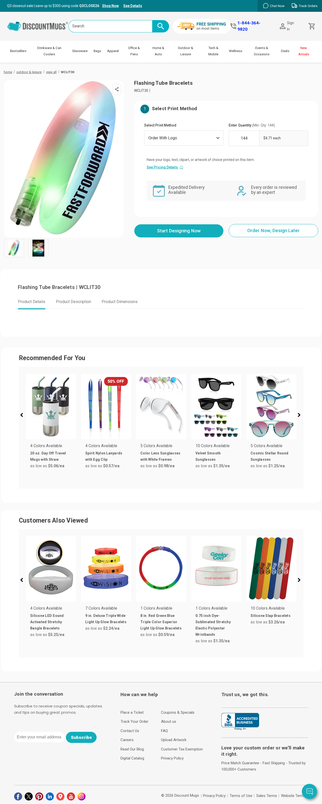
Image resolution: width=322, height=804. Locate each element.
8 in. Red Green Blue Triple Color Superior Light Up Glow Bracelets (161, 622)
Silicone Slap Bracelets (271, 616)
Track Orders (308, 6)
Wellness (235, 51)
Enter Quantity (252, 125)
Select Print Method (160, 125)
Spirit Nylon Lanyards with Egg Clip (103, 456)
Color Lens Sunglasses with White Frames (160, 456)
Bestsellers (18, 51)
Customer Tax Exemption (182, 749)
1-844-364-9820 (248, 26)
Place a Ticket (132, 712)
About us (168, 721)
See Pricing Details (165, 167)
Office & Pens (134, 51)
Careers (127, 740)
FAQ (164, 731)
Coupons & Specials (177, 712)
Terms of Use (241, 795)
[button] (24, 416)
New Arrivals (303, 51)
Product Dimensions (120, 301)
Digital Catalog (132, 758)
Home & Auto (158, 51)
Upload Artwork (173, 740)
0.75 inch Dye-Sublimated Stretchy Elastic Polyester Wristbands (213, 625)
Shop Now (110, 6)
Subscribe (81, 737)
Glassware (80, 51)
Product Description (73, 301)
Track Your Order (134, 721)
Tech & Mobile (213, 51)
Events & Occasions (261, 51)
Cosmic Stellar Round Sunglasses (269, 456)
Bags (97, 51)
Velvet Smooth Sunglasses (208, 456)
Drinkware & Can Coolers (49, 51)
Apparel (113, 51)
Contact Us (129, 731)
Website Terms (293, 795)
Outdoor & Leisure (185, 51)
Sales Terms (266, 795)
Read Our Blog (132, 749)
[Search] (160, 26)
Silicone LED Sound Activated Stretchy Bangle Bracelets (47, 622)
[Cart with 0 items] (311, 26)
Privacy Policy (172, 758)
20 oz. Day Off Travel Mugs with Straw (48, 456)
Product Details (31, 301)
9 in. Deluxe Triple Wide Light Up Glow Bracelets (106, 619)
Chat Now (277, 6)
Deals (285, 51)
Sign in (290, 26)
